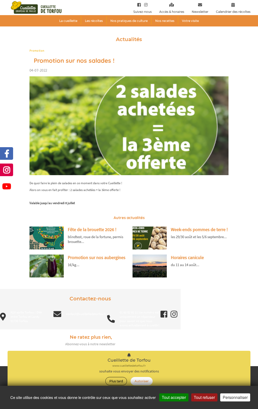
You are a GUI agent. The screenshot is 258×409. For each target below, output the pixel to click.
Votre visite (190, 21)
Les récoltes (94, 21)
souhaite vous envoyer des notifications (129, 371)
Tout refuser (204, 397)
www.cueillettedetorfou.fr (129, 365)
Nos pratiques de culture (129, 21)
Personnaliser (235, 397)
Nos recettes (164, 21)
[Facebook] (139, 5)
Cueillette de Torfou (129, 360)
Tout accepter (174, 397)
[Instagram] (145, 5)
